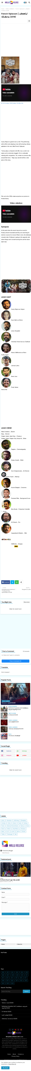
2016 (21, 977)
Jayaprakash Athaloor (17, 533)
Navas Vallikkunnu (16, 352)
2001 (8, 972)
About (14, 1054)
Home (2, 8)
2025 (7, 983)
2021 (17, 980)
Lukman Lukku (15, 365)
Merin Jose (14, 376)
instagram (8, 755)
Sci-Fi (7, 831)
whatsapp (24, 751)
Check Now (11, 1064)
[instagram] (18, 1030)
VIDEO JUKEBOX (10, 8)
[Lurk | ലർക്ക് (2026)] (4, 722)
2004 (22, 972)
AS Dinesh (14, 522)
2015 (16, 977)
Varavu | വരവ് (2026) (8, 1002)
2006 (3, 975)
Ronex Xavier (10, 476)
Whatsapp (17, 582)
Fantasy (25, 823)
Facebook (6, 582)
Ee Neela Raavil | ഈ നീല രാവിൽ (10, 880)
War (16, 834)
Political (9, 828)
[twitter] (13, 1030)
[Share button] (21, 582)
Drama (14, 823)
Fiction (3, 826)
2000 (3, 972)
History (22, 826)
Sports (18, 831)
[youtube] (15, 1030)
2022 (21, 980)
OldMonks (14, 544)
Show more (27, 602)
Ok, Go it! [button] (5, 1068)
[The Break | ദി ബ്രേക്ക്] (4, 736)
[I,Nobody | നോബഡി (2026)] (4, 729)
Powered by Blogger (7, 850)
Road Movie (16, 828)
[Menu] (2, 2)
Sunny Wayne (15, 309)
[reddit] (21, 1030)
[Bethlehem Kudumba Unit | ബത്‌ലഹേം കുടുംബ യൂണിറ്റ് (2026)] (4, 708)
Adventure (9, 820)
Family (19, 823)
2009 (17, 975)
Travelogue (10, 834)
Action (2, 820)
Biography (23, 820)
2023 (26, 980)
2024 (3, 983)
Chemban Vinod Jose (17, 341)
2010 (22, 975)
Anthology (16, 820)
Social (12, 831)
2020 (12, 980)
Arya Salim (14, 320)
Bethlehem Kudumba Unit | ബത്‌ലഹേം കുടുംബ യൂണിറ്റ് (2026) (14, 1007)
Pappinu (13, 449)
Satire (2, 831)
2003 (17, 972)
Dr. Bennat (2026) (6, 1011)
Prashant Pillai (15, 498)
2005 (26, 972)
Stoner (23, 831)
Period (3, 828)
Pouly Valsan (14, 387)
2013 (7, 977)
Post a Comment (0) (15, 661)
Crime (9, 823)
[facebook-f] (10, 1030)
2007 (8, 975)
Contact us (21, 1054)
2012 (3, 977)
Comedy (3, 823)
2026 (12, 983)
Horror (27, 826)
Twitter (12, 582)
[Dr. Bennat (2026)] (4, 715)
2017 (25, 977)
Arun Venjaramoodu (16, 471)
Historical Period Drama (12, 826)
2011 (26, 975)
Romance (23, 828)
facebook (9, 751)
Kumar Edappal (15, 487)
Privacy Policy (15, 1056)
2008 (12, 975)
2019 (7, 980)
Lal (12, 331)
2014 (12, 977)
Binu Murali (14, 509)
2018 (3, 980)
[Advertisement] (15, 41)
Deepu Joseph (15, 460)
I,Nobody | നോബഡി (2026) (9, 1018)
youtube (24, 755)
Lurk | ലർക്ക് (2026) (7, 1015)
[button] (25, 2)
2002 (12, 972)
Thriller (3, 834)
